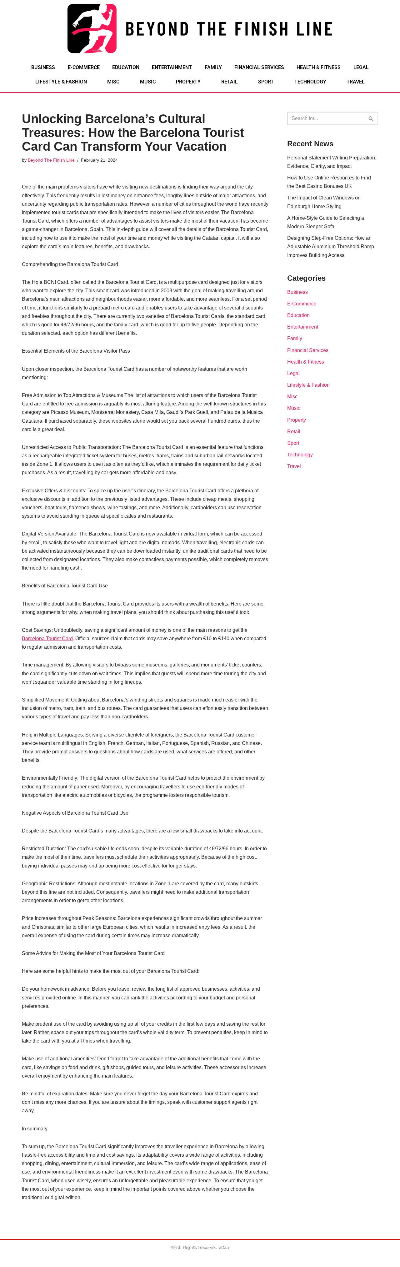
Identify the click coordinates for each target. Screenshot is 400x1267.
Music (148, 82)
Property (188, 82)
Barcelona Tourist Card (47, 638)
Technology (310, 82)
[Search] (371, 118)
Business (43, 67)
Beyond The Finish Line (51, 160)
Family (213, 67)
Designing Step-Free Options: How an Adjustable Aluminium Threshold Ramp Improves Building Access (330, 246)
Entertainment (172, 67)
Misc (113, 82)
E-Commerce (84, 67)
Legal (361, 67)
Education (125, 67)
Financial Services (259, 67)
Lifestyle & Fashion (61, 82)
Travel (356, 82)
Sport (266, 82)
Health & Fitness (319, 67)
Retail (229, 82)
